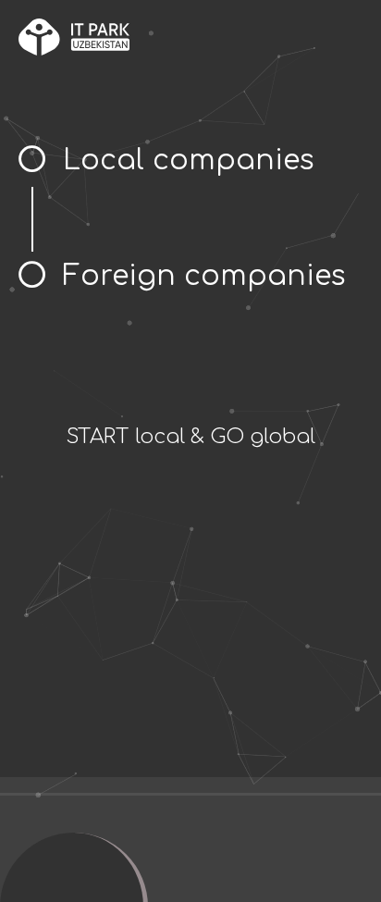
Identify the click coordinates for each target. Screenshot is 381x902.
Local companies (188, 160)
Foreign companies (204, 276)
